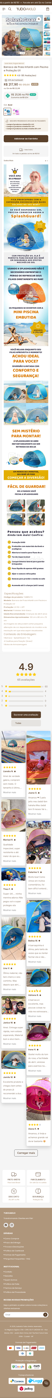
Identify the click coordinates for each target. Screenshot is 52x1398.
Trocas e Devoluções (14, 1246)
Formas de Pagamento (15, 1255)
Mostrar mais (9, 792)
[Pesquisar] (10, 9)
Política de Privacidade (15, 1292)
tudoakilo (19, 1326)
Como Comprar (11, 1238)
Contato (8, 1271)
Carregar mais (26, 1153)
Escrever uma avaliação (26, 714)
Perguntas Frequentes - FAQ (17, 1259)
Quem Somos (10, 1280)
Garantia (8, 1276)
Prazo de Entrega (12, 1242)
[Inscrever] (45, 1315)
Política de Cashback (14, 1250)
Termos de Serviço (13, 1288)
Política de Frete (11, 1284)
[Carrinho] (47, 9)
